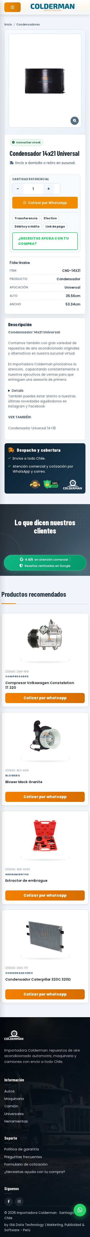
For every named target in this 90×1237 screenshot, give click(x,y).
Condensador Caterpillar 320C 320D (38, 979)
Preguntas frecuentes (23, 1157)
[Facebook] (8, 1201)
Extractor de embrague (26, 880)
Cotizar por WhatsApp (47, 202)
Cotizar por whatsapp (45, 697)
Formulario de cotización (26, 1164)
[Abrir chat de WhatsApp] (80, 1210)
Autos (9, 1091)
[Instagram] (19, 1201)
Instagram (16, 406)
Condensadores (28, 24)
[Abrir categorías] (12, 7)
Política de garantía (21, 1149)
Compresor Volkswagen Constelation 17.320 (39, 685)
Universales (14, 1113)
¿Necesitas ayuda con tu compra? (43, 241)
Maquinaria (14, 1098)
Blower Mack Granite (23, 782)
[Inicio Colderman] (53, 7)
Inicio (8, 24)
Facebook (37, 406)
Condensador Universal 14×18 (32, 428)
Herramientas (16, 1121)
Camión (11, 1106)
